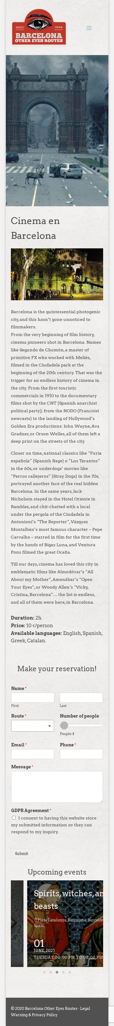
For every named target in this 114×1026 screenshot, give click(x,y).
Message (22, 766)
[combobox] (32, 726)
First (15, 706)
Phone (68, 744)
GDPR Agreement (31, 810)
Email (19, 744)
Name (19, 688)
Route (19, 716)
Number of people (79, 716)
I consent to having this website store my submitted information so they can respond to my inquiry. (54, 825)
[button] (44, 972)
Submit (21, 854)
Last (63, 706)
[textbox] (30, 726)
